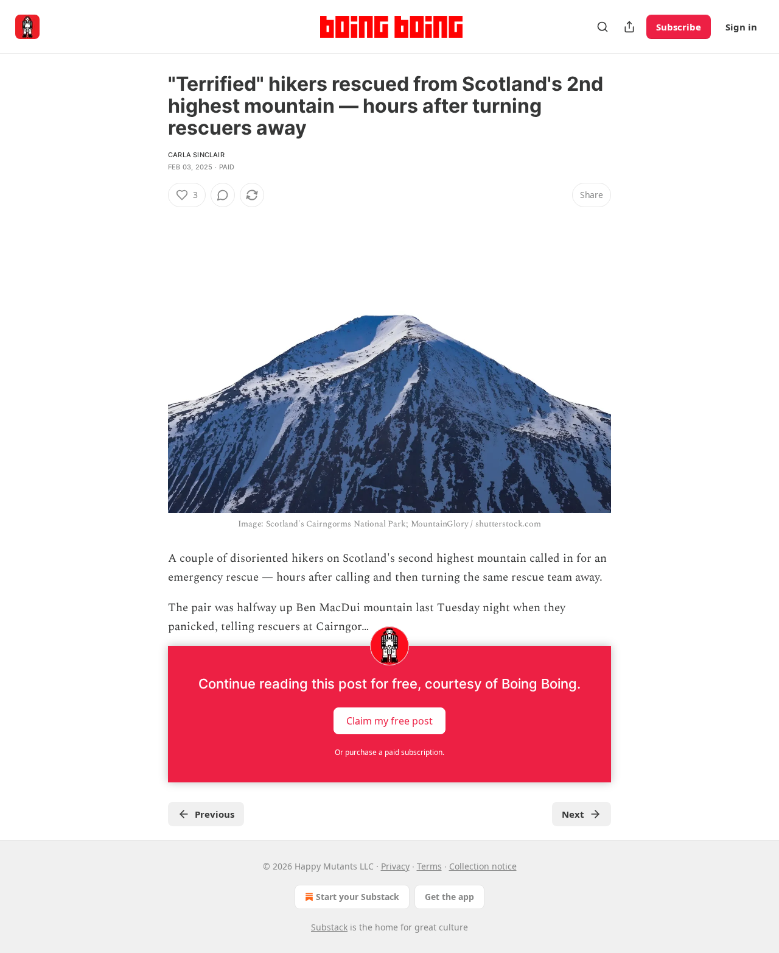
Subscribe (678, 27)
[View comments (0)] (223, 195)
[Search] (602, 27)
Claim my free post (389, 720)
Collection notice (483, 866)
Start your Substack (357, 896)
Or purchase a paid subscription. (389, 752)
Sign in (741, 27)
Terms (429, 866)
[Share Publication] (629, 27)
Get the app (449, 896)
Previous (214, 814)
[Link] (151, 217)
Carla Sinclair (196, 155)
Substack (329, 927)
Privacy (395, 866)
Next (573, 814)
